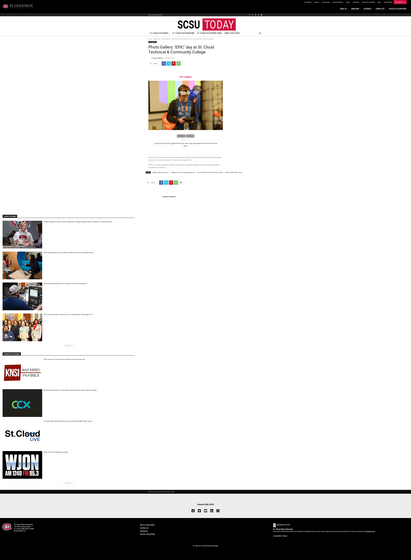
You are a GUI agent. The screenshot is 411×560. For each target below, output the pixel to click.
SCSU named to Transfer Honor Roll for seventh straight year (64, 359)
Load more (67, 345)
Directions (144, 531)
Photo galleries (166, 39)
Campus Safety (388, 2)
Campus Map (326, 2)
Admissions (355, 9)
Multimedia (156, 39)
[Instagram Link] (218, 511)
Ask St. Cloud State (147, 524)
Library (348, 2)
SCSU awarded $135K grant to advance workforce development (65, 283)
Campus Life (380, 9)
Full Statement (370, 531)
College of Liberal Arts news (160, 172)
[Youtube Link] (205, 511)
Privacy (284, 536)
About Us (343, 9)
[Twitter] (252, 15)
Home (150, 39)
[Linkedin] (255, 15)
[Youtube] (261, 15)
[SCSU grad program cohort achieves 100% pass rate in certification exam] (22, 265)
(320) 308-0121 (20, 531)
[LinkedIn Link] (212, 511)
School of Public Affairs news (233, 172)
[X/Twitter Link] (199, 511)
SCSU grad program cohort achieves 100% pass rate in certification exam (68, 252)
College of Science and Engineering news (183, 172)
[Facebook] (249, 15)
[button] (260, 33)
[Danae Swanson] (149, 58)
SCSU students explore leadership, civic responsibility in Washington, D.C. (69, 314)
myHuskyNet (307, 2)
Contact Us (144, 528)
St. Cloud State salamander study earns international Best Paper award (68, 421)
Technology (356, 2)
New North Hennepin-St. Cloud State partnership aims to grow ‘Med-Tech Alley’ (70, 390)
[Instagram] (258, 15)
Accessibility (277, 536)
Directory (316, 2)
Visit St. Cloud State (147, 534)
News (379, 2)
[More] (181, 182)
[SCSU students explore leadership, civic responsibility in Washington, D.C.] (22, 327)
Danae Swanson (158, 58)
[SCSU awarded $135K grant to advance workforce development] (22, 296)
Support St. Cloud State (368, 2)
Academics (367, 9)
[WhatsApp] (178, 63)
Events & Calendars (338, 2)
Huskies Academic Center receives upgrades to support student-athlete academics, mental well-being (78, 222)
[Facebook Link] (193, 511)
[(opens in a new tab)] (22, 372)
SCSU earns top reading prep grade (56, 452)
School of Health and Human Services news (210, 172)
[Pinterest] (173, 63)
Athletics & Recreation (397, 9)
